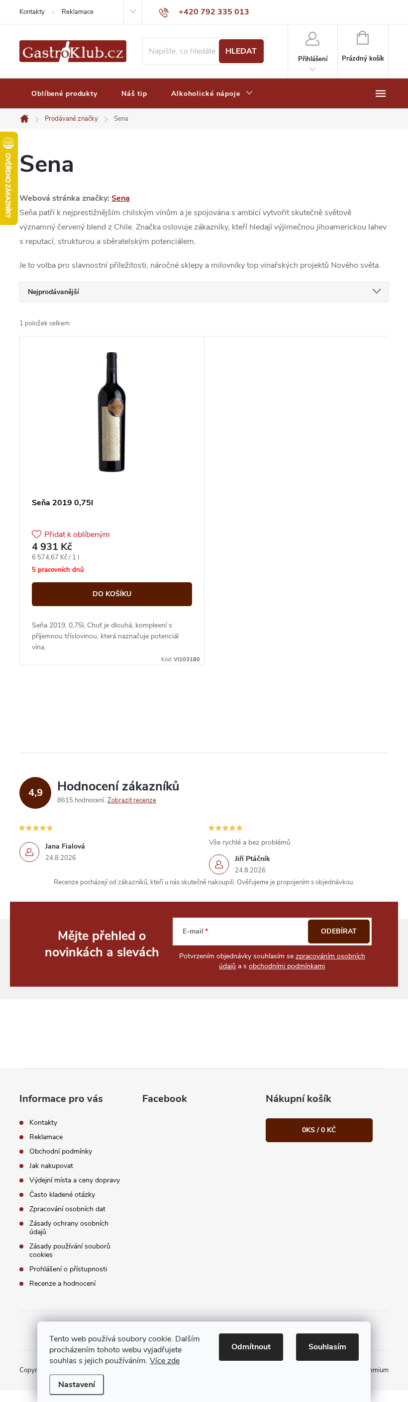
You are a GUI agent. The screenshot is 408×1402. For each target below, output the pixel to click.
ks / (319, 1130)
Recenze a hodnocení (62, 1283)
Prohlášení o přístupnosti (68, 1269)
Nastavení (76, 1384)
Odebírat (339, 931)
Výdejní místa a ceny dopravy (74, 1180)
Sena (120, 198)
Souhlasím (327, 1346)
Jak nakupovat (51, 1165)
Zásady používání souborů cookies (69, 1250)
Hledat (241, 51)
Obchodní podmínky (60, 1151)
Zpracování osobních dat (67, 1209)
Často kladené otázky (62, 1194)
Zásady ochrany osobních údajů (68, 1228)
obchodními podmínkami (287, 966)
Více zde (165, 1360)
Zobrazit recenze (131, 800)
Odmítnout (251, 1346)
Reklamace (78, 11)
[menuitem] (64, 93)
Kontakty (32, 11)
